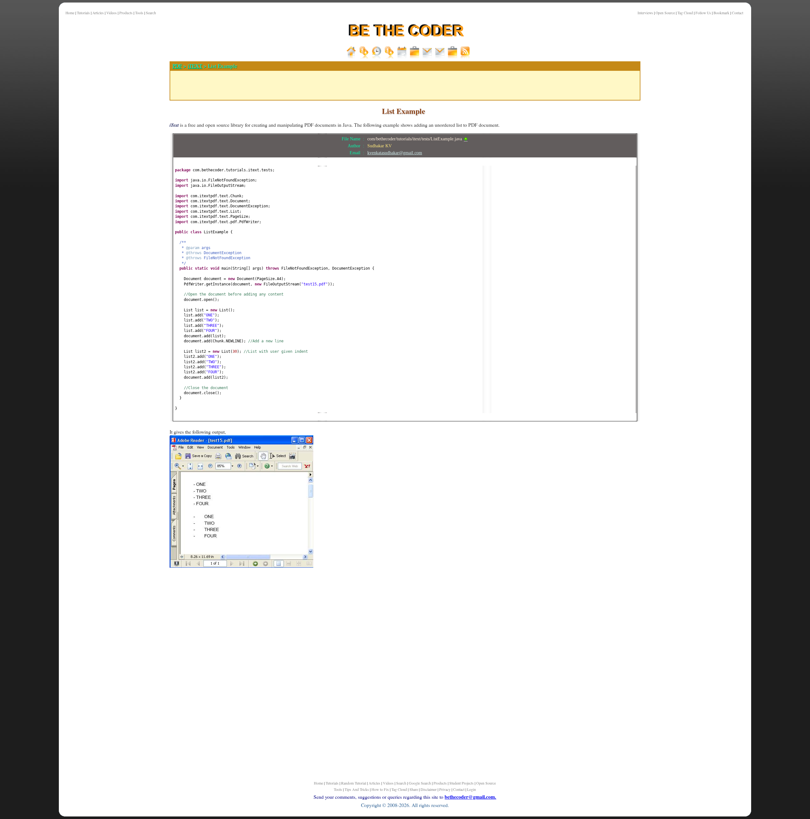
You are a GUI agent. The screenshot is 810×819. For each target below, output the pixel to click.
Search (151, 12)
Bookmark (721, 12)
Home (69, 12)
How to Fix (380, 789)
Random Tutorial (353, 782)
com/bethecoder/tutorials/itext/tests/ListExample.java (415, 138)
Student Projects (461, 782)
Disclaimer (429, 789)
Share (413, 789)
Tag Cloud (685, 12)
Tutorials (83, 12)
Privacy (445, 789)
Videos (111, 12)
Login (471, 789)
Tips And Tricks (357, 789)
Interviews (645, 12)
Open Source (665, 12)
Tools (139, 12)
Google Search (420, 782)
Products (126, 12)
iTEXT (195, 66)
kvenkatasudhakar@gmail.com (394, 152)
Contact (737, 12)
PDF (177, 66)
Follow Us (703, 12)
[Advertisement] (138, 221)
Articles (98, 12)
